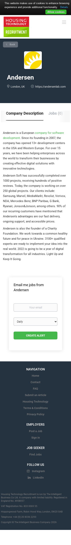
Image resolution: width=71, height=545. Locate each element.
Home (35, 375)
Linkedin (38, 477)
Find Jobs (35, 454)
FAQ (35, 388)
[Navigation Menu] (64, 22)
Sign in (35, 437)
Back (12, 44)
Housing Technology (35, 401)
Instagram (38, 471)
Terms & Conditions (35, 408)
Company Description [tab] (24, 113)
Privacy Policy (35, 414)
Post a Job (35, 431)
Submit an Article (35, 395)
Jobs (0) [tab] (55, 113)
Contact (35, 382)
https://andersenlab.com (50, 86)
